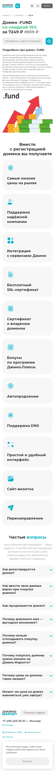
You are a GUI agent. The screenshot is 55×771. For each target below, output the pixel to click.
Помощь (9, 737)
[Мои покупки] (37, 6)
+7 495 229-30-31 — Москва (21, 721)
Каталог (6, 15)
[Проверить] (49, 41)
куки (25, 746)
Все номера (7, 725)
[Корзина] (32, 6)
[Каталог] (17, 6)
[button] (27, 571)
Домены (19, 15)
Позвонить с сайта (13, 732)
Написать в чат (34, 732)
